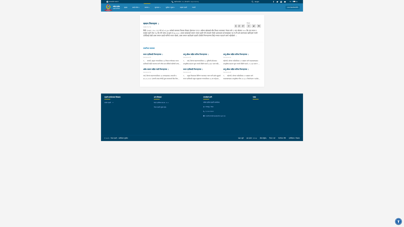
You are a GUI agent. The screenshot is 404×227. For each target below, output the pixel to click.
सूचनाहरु (157, 7)
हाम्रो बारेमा (135, 7)
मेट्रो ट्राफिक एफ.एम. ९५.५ (161, 102)
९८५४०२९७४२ (209, 111)
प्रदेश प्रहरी (107, 102)
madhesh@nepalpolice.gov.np (215, 116)
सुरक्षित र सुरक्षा (170, 7)
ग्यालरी (193, 7)
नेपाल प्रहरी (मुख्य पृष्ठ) (160, 107)
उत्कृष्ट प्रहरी (183, 7)
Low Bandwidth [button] (292, 7)
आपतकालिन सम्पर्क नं (114, 2)
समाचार (146, 7)
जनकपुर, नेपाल (209, 107)
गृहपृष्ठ (125, 7)
